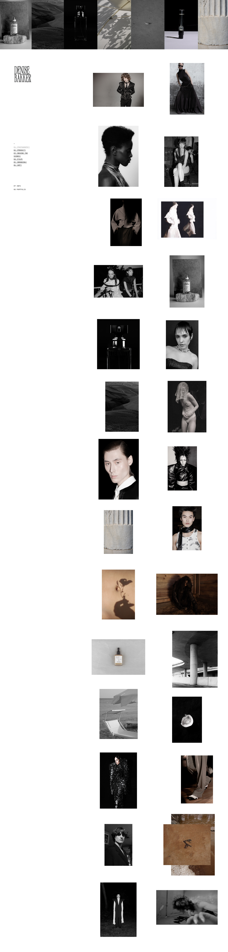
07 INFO (17, 186)
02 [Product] (20, 150)
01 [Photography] (22, 147)
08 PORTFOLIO (20, 189)
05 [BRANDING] (20, 162)
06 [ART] (18, 165)
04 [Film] (18, 159)
